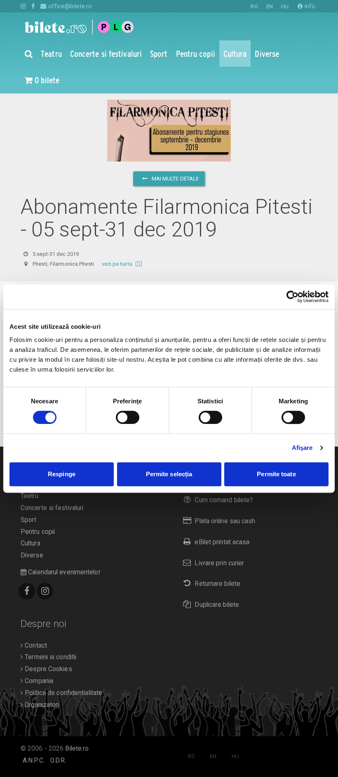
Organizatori (41, 705)
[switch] (127, 417)
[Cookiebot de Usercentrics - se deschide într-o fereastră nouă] (292, 296)
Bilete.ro (77, 748)
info (309, 6)
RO (254, 6)
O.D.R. (58, 760)
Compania (38, 681)
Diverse (32, 555)
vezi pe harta (118, 264)
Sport (29, 520)
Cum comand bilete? (224, 500)
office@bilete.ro (69, 6)
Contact (35, 645)
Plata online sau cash (225, 521)
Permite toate (276, 473)
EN (269, 6)
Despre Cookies (47, 669)
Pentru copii (38, 532)
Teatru (30, 496)
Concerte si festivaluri (52, 508)
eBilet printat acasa (222, 542)
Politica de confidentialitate (62, 693)
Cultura (30, 543)
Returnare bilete (217, 583)
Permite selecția (169, 473)
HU (285, 6)
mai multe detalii (174, 179)
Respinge (61, 473)
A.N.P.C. (34, 760)
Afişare (302, 447)
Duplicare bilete (217, 604)
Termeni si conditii (49, 657)
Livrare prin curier (219, 563)
